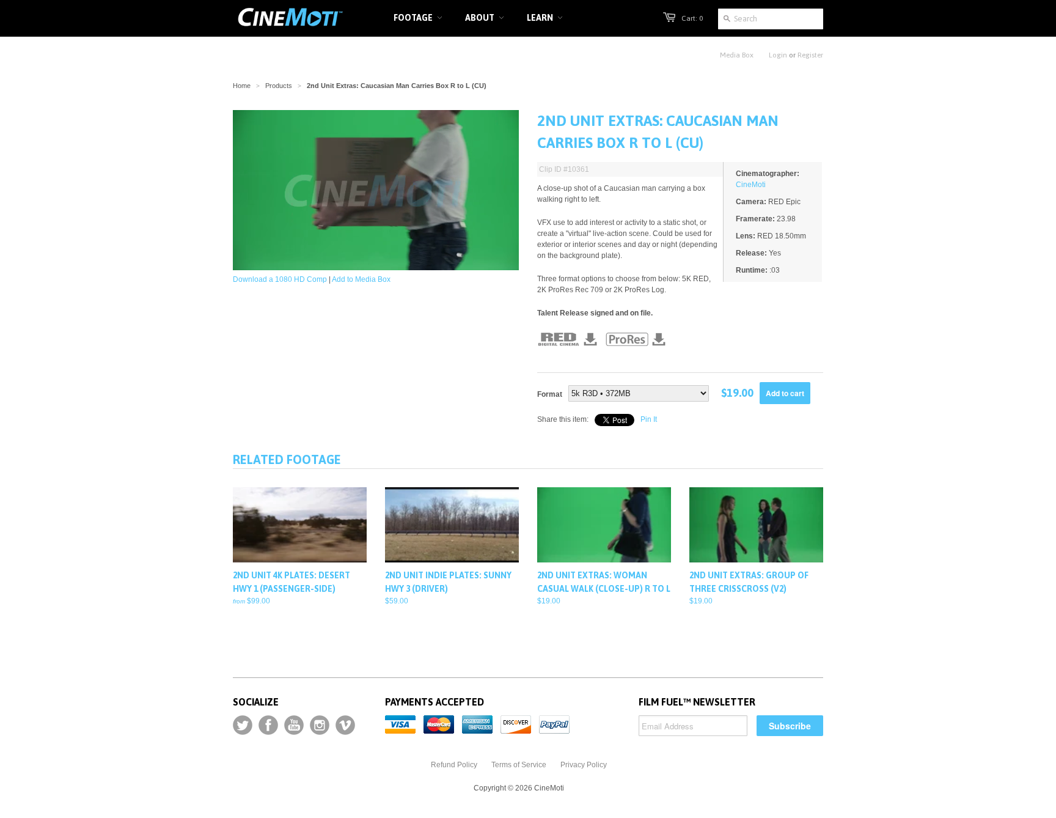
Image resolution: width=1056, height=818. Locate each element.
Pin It (648, 419)
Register (810, 55)
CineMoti (751, 184)
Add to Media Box (361, 279)
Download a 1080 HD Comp (280, 279)
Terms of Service (518, 765)
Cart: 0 (692, 18)
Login (778, 55)
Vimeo (345, 725)
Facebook (268, 725)
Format (549, 394)
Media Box (737, 55)
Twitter (242, 725)
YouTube (294, 725)
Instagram (319, 725)
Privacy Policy (583, 765)
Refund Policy (454, 765)
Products (278, 85)
